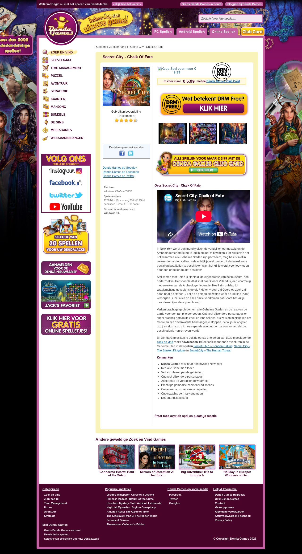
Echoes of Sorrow (118, 520)
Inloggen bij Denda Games (244, 4)
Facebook (175, 494)
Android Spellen (192, 31)
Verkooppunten (224, 507)
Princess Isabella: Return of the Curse (130, 498)
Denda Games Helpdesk (230, 494)
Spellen (101, 47)
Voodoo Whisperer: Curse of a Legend (130, 494)
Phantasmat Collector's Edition (126, 524)
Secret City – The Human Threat (210, 350)
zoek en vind (165, 342)
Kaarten (58, 99)
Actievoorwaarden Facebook (233, 515)
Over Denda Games (227, 498)
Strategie (59, 91)
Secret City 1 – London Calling (213, 346)
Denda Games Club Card (223, 81)
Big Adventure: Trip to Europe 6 (197, 473)
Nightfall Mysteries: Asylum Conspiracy (131, 507)
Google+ (174, 503)
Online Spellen (223, 31)
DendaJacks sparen (56, 534)
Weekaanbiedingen (67, 138)
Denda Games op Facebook (121, 172)
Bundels (58, 114)
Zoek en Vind (62, 52)
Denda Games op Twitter (118, 176)
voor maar (185, 70)
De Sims (57, 122)
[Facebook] (122, 156)
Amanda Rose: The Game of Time (128, 511)
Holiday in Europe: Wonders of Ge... (237, 473)
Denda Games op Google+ (120, 167)
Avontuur (59, 83)
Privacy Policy (223, 520)
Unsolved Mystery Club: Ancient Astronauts (134, 503)
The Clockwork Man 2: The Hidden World (132, 515)
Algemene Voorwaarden (229, 511)
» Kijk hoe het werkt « (127, 4)
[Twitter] (131, 156)
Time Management (66, 68)
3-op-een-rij (61, 60)
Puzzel (57, 75)
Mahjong (58, 107)
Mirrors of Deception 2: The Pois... (157, 473)
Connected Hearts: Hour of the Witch (117, 473)
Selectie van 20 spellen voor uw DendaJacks (71, 538)
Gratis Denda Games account (201, 4)
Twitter (173, 498)
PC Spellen (163, 31)
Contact (220, 503)
